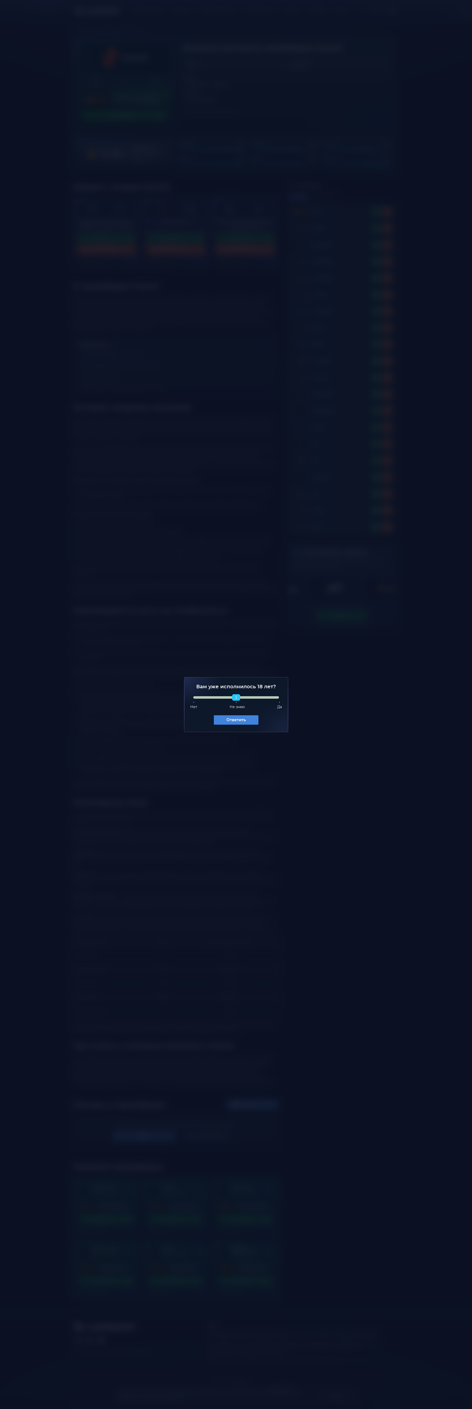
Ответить (236, 719)
